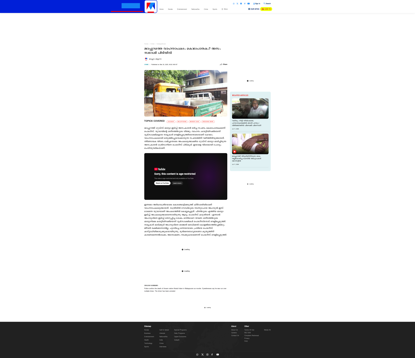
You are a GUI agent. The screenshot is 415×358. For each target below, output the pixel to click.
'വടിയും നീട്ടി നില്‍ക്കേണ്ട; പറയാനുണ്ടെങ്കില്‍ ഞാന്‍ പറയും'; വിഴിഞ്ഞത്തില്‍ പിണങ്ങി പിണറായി (246, 123)
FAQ (246, 341)
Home (161, 9)
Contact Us (235, 335)
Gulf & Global (164, 330)
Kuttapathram (161, 44)
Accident (171, 121)
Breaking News (208, 121)
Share (225, 65)
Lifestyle (162, 333)
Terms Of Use (249, 330)
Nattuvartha (195, 9)
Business (147, 333)
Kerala (170, 9)
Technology (148, 343)
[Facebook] (245, 4)
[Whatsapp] (234, 4)
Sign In (257, 3)
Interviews (162, 347)
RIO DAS (247, 333)
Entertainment (182, 9)
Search (268, 3)
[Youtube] (248, 4)
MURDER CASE (194, 121)
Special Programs (180, 330)
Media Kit (267, 330)
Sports (215, 9)
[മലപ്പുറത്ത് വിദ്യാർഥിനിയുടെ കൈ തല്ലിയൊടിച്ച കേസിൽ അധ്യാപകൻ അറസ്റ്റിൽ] (250, 144)
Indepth (176, 340)
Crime (206, 9)
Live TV (268, 9)
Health (146, 340)
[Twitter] (237, 4)
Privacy (246, 338)
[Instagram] (241, 4)
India (161, 340)
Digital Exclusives (180, 337)
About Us (234, 330)
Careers (234, 333)
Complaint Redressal (251, 335)
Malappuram (182, 121)
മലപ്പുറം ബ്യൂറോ (155, 59)
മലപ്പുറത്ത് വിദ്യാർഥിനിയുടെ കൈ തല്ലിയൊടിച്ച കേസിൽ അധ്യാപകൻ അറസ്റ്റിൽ (246, 158)
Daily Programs (179, 333)
